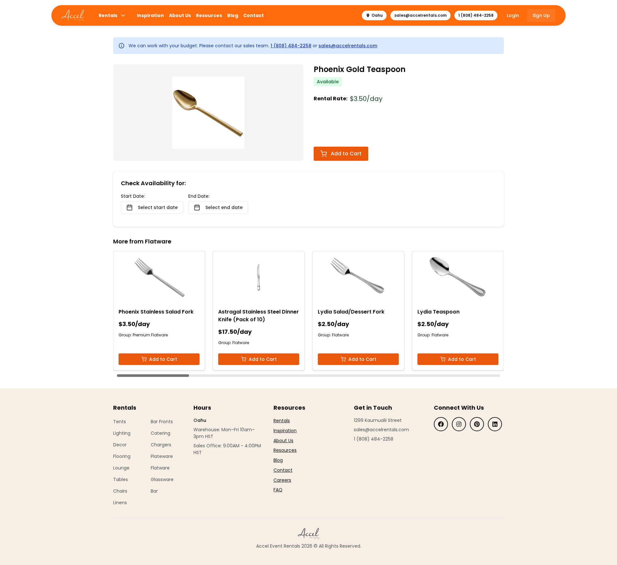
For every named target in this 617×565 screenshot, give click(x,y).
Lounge (121, 468)
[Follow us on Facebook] (441, 424)
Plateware (162, 456)
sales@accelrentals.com (420, 15)
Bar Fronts (162, 421)
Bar (154, 491)
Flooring (121, 456)
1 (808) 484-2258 (476, 15)
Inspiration (150, 15)
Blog (232, 15)
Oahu (377, 15)
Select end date (224, 207)
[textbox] (285, 455)
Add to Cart (346, 153)
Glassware (162, 479)
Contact (253, 15)
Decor (120, 445)
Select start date (158, 207)
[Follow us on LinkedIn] (495, 424)
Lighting (121, 433)
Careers (282, 480)
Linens (120, 502)
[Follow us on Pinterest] (477, 424)
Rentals (108, 15)
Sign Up (541, 15)
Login (513, 15)
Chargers (161, 445)
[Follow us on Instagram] (459, 424)
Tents (119, 421)
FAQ (277, 490)
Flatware (160, 468)
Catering (160, 433)
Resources (209, 15)
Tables (120, 479)
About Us (180, 15)
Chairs (120, 491)
